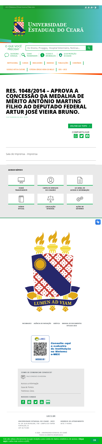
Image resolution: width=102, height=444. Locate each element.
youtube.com (42, 402)
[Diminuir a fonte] (88, 7)
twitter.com (36, 402)
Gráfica (56, 323)
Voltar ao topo (78, 126)
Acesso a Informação (29, 383)
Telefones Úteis (27, 391)
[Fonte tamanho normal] (85, 7)
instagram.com (29, 402)
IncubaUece (26, 323)
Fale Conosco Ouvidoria (36, 376)
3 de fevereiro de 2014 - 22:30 (16, 117)
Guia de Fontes (27, 387)
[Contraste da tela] (95, 7)
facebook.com (23, 402)
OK (94, 440)
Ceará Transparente (21, 189)
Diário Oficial (21, 208)
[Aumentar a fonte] (92, 7)
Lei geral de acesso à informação (79, 189)
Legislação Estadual (50, 208)
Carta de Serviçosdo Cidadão (50, 189)
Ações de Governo (80, 208)
